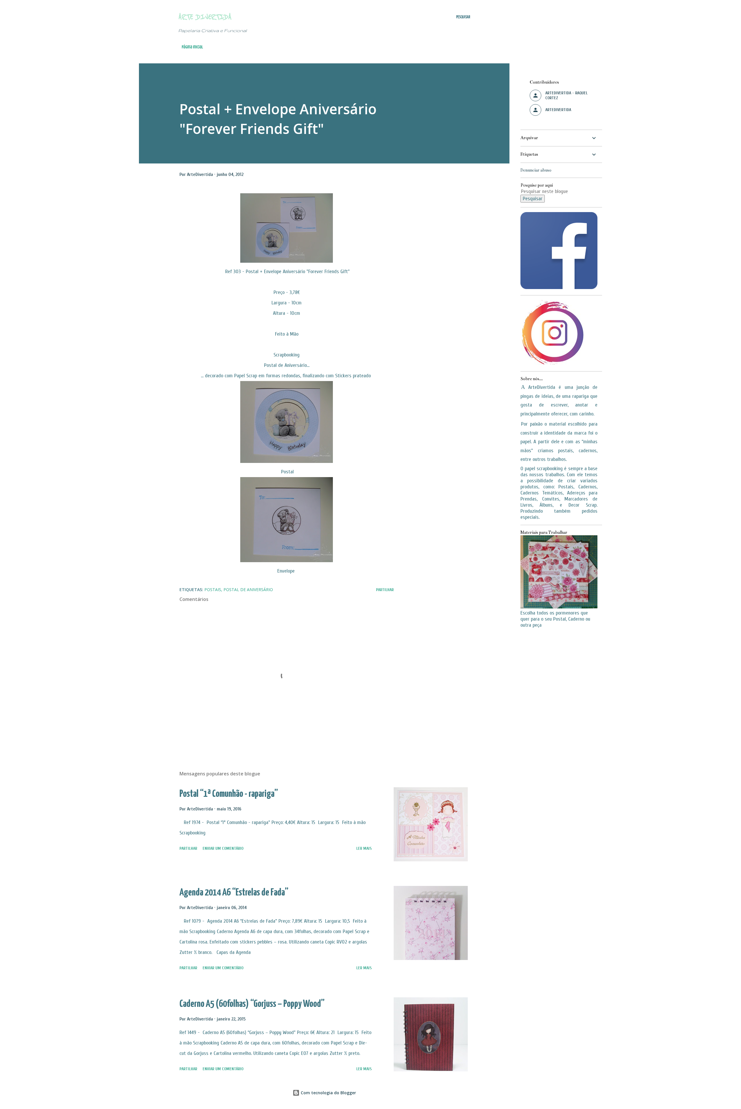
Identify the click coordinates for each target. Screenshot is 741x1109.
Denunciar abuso (535, 170)
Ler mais (364, 848)
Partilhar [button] (385, 589)
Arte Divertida (205, 16)
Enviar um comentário (223, 848)
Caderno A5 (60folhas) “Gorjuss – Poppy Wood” (251, 1004)
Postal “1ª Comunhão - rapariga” (228, 794)
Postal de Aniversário (248, 589)
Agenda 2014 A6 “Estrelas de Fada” (233, 893)
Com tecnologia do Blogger (328, 1092)
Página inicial (192, 47)
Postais (212, 589)
